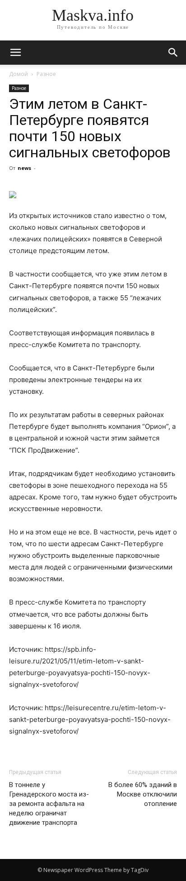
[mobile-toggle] (15, 52)
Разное (46, 74)
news (24, 168)
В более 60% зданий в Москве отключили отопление (142, 794)
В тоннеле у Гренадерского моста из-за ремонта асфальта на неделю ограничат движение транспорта (49, 804)
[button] (173, 52)
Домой (18, 74)
